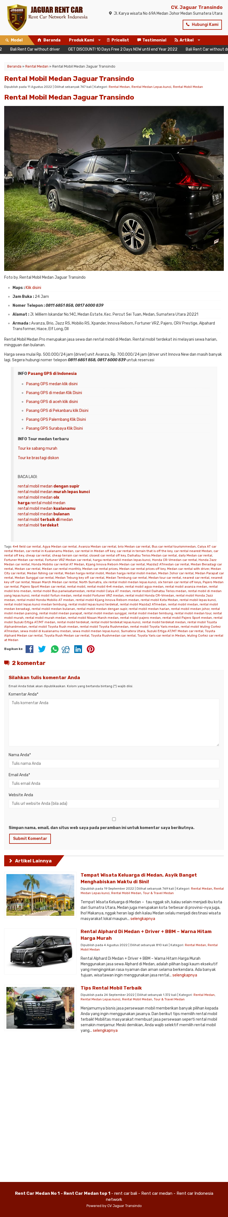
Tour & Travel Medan (158, 893)
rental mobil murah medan (45, 618)
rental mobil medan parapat (60, 613)
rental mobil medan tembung (150, 613)
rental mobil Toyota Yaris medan (154, 627)
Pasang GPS (37, 410)
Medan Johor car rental (176, 573)
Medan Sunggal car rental (34, 578)
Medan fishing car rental (45, 573)
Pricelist (120, 40)
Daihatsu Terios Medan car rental (152, 555)
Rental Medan (119, 87)
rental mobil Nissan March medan (93, 618)
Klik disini (33, 287)
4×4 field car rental (27, 546)
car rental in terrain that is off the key (144, 551)
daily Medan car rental (195, 555)
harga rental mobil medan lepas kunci (121, 560)
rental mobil (38, 525)
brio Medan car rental (134, 546)
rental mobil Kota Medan (159, 600)
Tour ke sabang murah (37, 448)
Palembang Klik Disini (67, 419)
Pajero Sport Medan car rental (42, 586)
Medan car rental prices (100, 569)
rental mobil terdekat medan (164, 622)
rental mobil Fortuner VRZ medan (98, 595)
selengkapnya (142, 918)
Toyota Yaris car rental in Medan (161, 635)
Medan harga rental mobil (84, 573)
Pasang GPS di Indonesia (52, 373)
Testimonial (154, 40)
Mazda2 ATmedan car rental (168, 564)
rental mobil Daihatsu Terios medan (159, 591)
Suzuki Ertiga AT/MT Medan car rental (175, 631)
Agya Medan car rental (60, 546)
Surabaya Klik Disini (65, 428)
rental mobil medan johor (190, 609)
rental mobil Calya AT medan (108, 591)
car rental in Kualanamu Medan (49, 551)
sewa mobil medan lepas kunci (96, 631)
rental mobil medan (49, 486)
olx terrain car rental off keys (179, 582)
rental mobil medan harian (149, 609)
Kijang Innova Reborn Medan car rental (115, 564)
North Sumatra (90, 582)
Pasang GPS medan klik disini (52, 384)
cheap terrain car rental (70, 555)
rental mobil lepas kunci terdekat (93, 604)
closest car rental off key (107, 555)
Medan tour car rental (164, 578)
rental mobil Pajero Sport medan (187, 618)
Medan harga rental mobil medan (131, 573)
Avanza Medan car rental (97, 546)
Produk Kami (81, 40)
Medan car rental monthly (61, 569)
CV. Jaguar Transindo (196, 7)
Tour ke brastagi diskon (38, 458)
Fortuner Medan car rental (23, 560)
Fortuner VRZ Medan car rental (68, 560)
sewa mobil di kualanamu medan (45, 631)
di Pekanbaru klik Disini (68, 410)
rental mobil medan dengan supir (102, 609)
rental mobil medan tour (193, 613)
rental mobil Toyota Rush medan (53, 627)
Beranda (52, 40)
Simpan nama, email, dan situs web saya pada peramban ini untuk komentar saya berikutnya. (101, 827)
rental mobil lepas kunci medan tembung (35, 604)
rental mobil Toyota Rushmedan (104, 627)
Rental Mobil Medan (188, 87)
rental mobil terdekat (73, 622)
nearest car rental (196, 578)
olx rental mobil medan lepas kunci (129, 582)
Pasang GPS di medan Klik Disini (54, 392)
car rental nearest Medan (193, 551)
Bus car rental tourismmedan (174, 546)
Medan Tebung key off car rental (79, 578)
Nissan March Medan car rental (54, 582)
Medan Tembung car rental (126, 578)
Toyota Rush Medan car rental (66, 635)
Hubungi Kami (205, 24)
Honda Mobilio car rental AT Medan (57, 564)
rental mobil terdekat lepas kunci (115, 622)
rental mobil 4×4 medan (105, 586)
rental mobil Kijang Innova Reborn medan (107, 600)
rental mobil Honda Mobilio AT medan (45, 600)
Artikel (187, 40)
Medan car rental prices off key (142, 569)
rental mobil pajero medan (140, 618)
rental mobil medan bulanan (53, 609)
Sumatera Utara (133, 631)
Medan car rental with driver (188, 569)
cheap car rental (38, 555)
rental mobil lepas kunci (198, 600)
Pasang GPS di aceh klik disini (52, 401)
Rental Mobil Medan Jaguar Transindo (69, 78)
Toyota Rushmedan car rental (113, 635)
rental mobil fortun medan (51, 595)
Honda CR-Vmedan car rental (174, 560)
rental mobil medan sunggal (105, 613)
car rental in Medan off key (95, 551)
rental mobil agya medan (144, 586)
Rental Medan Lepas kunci (151, 87)
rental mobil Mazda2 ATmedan (143, 604)
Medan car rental (27, 569)
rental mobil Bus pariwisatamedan (59, 591)
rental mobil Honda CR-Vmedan (149, 595)
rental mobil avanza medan (186, 586)
